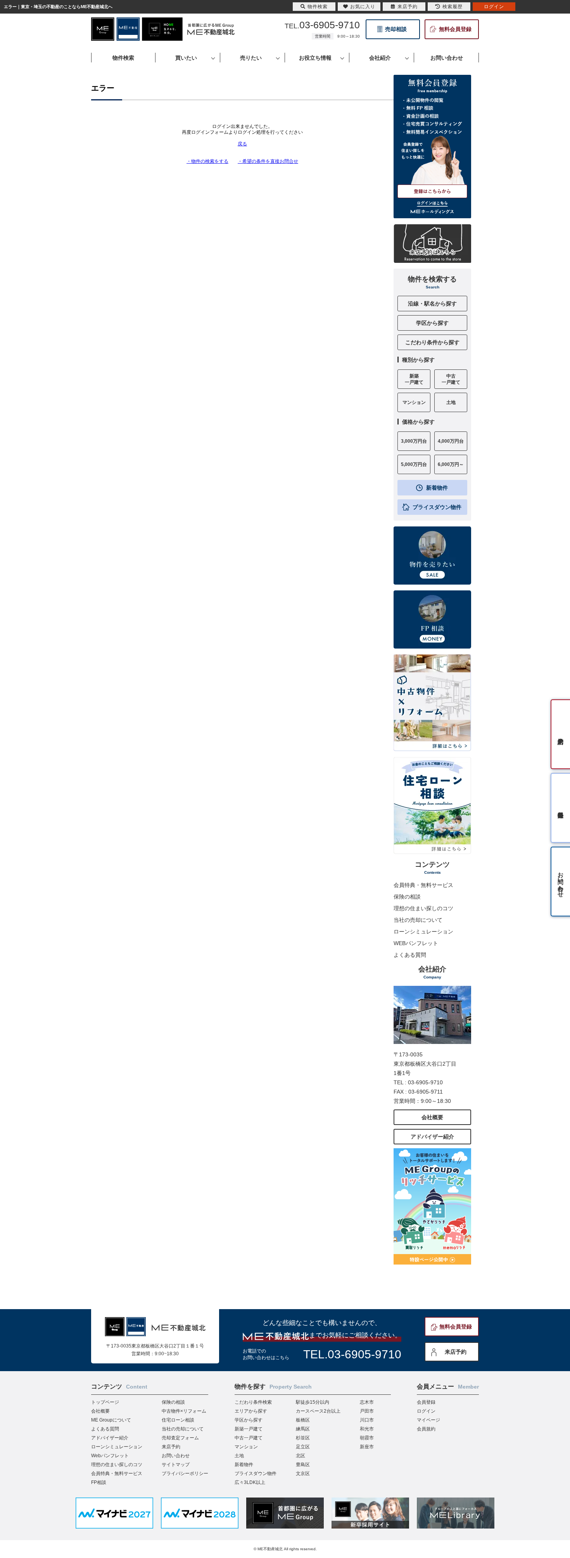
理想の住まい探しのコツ (423, 908)
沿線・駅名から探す (432, 303)
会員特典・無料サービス (423, 885)
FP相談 (98, 1482)
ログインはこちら (432, 203)
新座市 (367, 1446)
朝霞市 (367, 1438)
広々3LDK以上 (250, 1482)
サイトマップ (176, 1464)
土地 (239, 1455)
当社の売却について (418, 920)
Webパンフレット (110, 1455)
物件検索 (317, 6)
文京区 (303, 1473)
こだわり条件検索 (253, 1402)
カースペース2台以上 (318, 1411)
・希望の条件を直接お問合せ (268, 161)
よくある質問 (410, 955)
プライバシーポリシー (185, 1473)
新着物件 (437, 488)
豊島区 (303, 1464)
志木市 (367, 1402)
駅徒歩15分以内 (312, 1402)
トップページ (105, 1402)
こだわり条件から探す (432, 342)
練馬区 (303, 1429)
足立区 (303, 1446)
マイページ (428, 1420)
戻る (242, 144)
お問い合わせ (176, 1455)
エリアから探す (251, 1411)
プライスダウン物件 (437, 507)
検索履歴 (452, 6)
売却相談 (396, 29)
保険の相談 (407, 897)
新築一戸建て (249, 1429)
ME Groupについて (111, 1420)
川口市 (367, 1420)
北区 (300, 1455)
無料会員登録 (455, 29)
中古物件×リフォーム (184, 1411)
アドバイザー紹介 (432, 1137)
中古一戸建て (249, 1438)
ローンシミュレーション (423, 931)
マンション (246, 1446)
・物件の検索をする (207, 161)
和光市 (367, 1429)
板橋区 (303, 1420)
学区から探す (432, 323)
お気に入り (362, 6)
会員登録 (426, 1402)
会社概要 (432, 1117)
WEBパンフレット (416, 943)
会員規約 (426, 1429)
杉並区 (303, 1438)
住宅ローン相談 (178, 1420)
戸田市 (367, 1411)
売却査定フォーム (180, 1438)
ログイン (426, 1411)
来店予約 (455, 1352)
